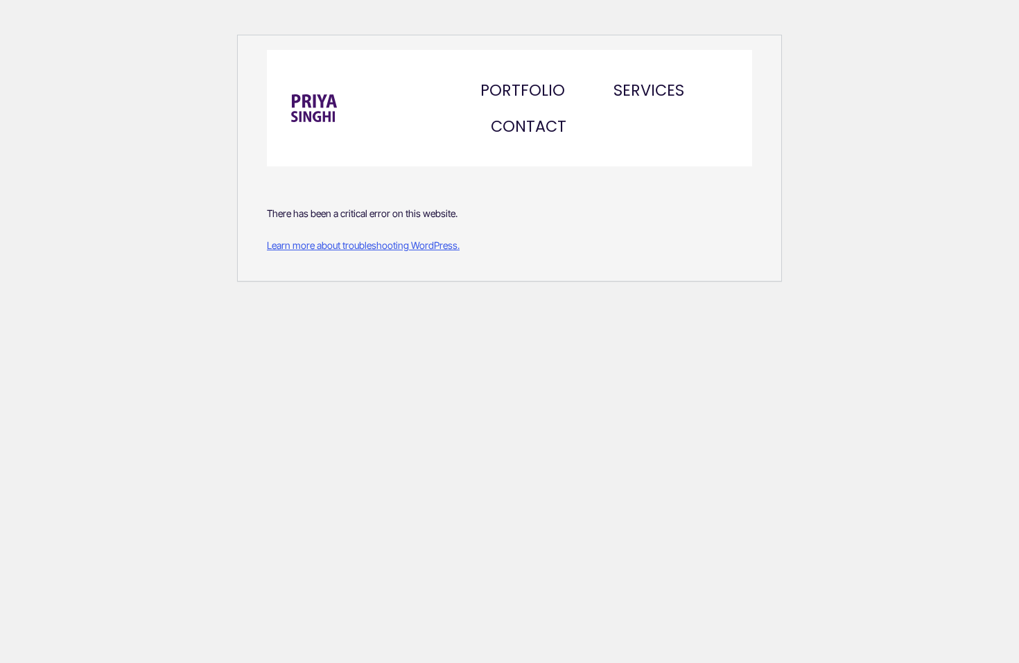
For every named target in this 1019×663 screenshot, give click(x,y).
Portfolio (522, 90)
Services (648, 90)
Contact (528, 126)
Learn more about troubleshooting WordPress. (363, 245)
